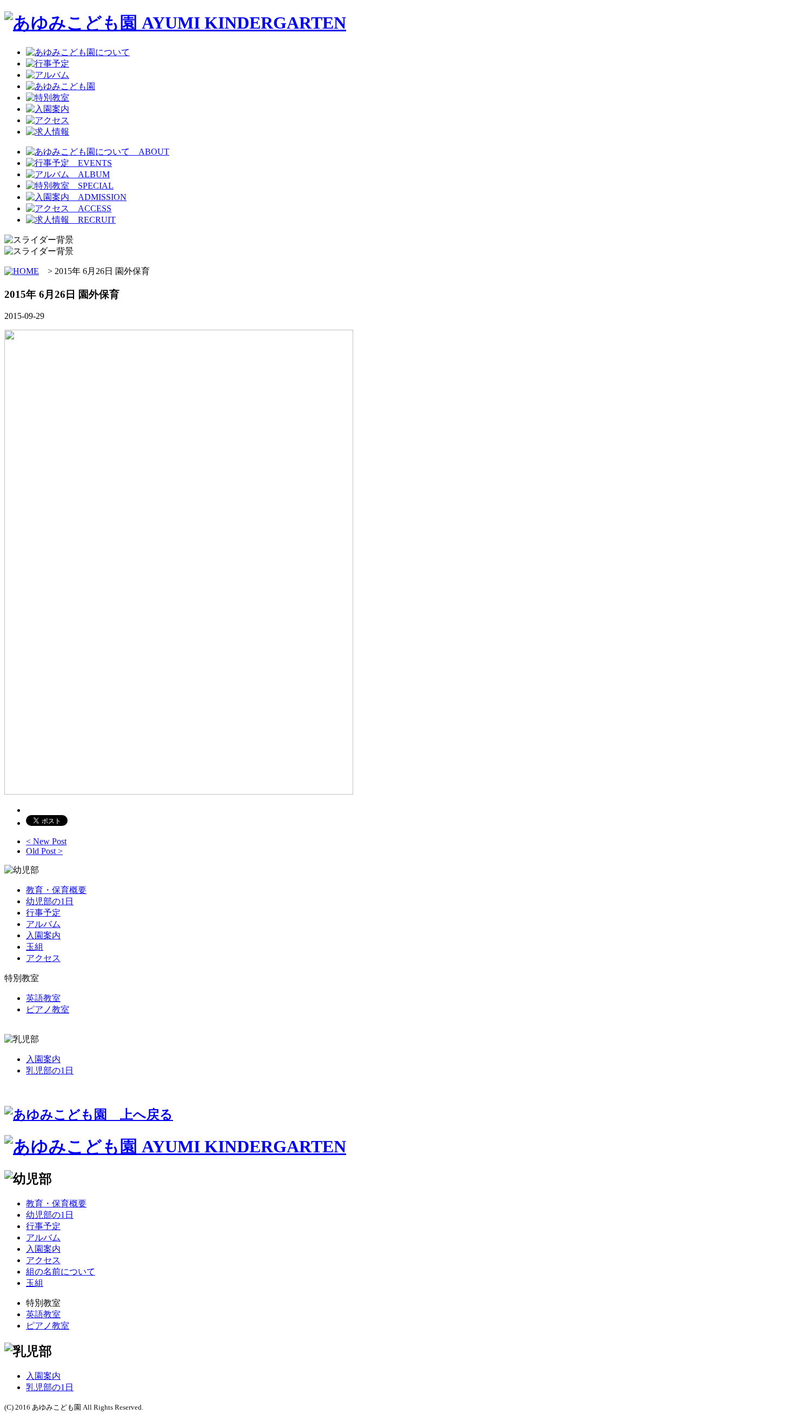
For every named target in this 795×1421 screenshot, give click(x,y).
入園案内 (43, 935)
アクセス (43, 958)
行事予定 (43, 912)
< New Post (46, 841)
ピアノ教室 (47, 1009)
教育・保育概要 (56, 890)
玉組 (34, 946)
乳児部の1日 (50, 1070)
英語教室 (43, 998)
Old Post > (44, 851)
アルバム (43, 924)
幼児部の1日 (50, 901)
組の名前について (60, 1271)
